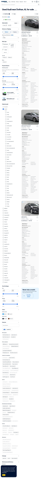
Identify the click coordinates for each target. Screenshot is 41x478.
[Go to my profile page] (38, 2)
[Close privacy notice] (15, 466)
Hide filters (6, 13)
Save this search (29, 295)
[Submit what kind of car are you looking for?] (38, 4)
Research (21, 1)
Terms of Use (4, 472)
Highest (13, 72)
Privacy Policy (5, 471)
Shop (10, 1)
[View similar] (35, 17)
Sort (37, 13)
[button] (4, 25)
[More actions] (37, 36)
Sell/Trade (13, 1)
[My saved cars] (34, 2)
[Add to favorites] (37, 17)
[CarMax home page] (4, 1)
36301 (12, 35)
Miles (3, 36)
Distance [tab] (6, 32)
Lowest (4, 72)
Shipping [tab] (14, 32)
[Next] (37, 23)
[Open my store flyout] (32, 2)
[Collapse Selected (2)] (18, 23)
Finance (17, 1)
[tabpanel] (10, 36)
